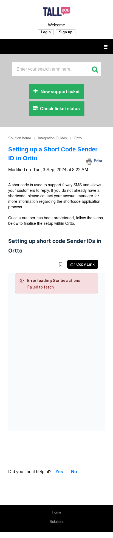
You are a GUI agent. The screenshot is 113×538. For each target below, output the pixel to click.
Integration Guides (52, 138)
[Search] (94, 69)
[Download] (46, 270)
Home (56, 512)
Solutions (57, 522)
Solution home (20, 138)
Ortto (78, 138)
